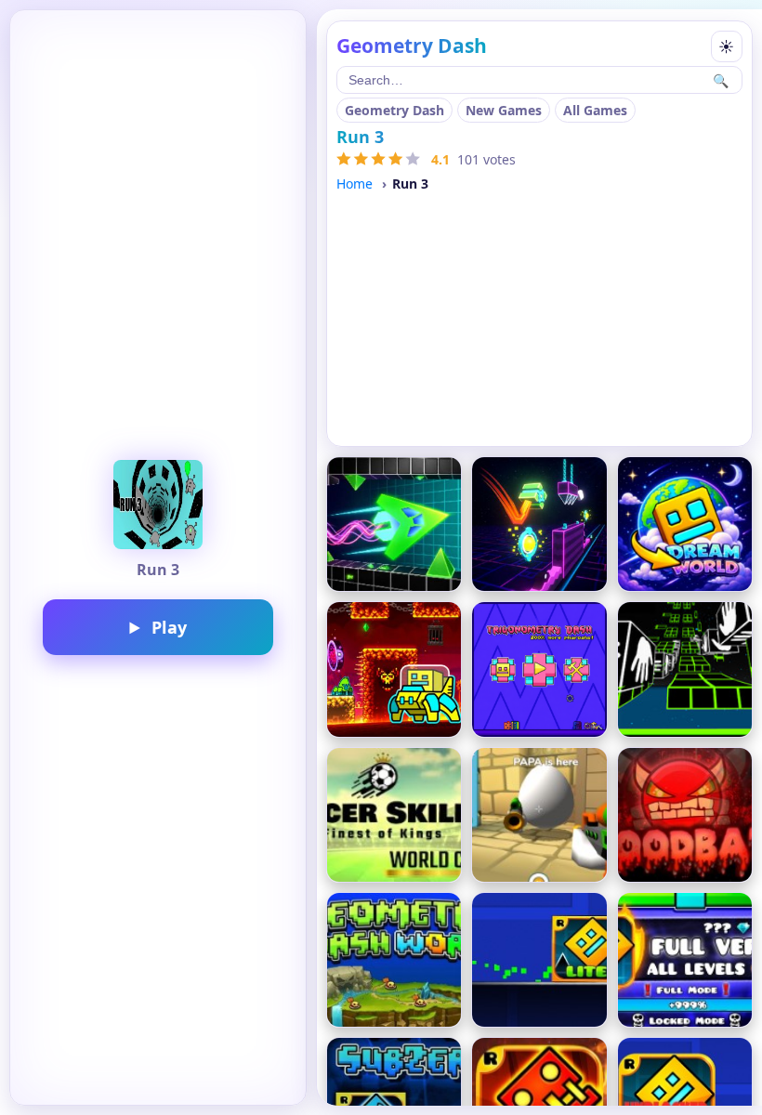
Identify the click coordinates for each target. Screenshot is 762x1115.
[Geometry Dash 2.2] (394, 669)
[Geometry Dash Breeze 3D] (539, 524)
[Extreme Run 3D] (685, 669)
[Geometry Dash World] (394, 960)
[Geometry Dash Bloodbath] (685, 815)
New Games (504, 110)
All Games (595, 110)
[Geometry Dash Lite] (539, 960)
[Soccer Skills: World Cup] (394, 815)
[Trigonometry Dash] (539, 669)
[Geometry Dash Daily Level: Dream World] (685, 524)
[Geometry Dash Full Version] (685, 960)
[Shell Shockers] (539, 815)
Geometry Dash (394, 110)
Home (354, 183)
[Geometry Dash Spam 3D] (394, 524)
